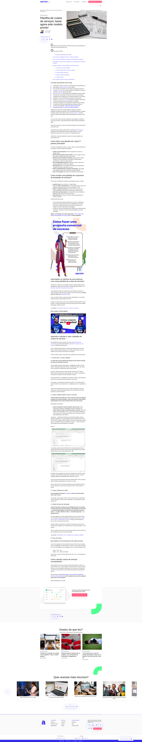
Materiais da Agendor (70, 706)
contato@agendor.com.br (60, 738)
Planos (62, 725)
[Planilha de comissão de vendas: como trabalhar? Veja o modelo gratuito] (50, 642)
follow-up (76, 112)
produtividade (80, 129)
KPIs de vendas (66, 99)
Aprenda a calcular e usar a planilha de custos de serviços (66, 65)
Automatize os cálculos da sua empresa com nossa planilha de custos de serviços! (69, 62)
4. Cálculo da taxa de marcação (62, 74)
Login (89, 728)
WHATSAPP (43, 39)
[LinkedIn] (92, 724)
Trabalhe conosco (54, 723)
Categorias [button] (84, 1)
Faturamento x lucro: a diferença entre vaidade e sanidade (70, 535)
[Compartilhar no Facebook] (49, 39)
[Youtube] (100, 724)
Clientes (63, 723)
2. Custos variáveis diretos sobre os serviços (65, 70)
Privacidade (75, 740)
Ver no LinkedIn (47, 32)
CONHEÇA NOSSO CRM (94, 1)
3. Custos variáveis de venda (61, 72)
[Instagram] (96, 724)
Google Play (85, 738)
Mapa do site (62, 740)
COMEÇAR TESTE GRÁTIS (78, 594)
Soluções (63, 722)
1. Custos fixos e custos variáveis (62, 67)
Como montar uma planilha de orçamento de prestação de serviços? (68, 59)
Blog (73, 723)
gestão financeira (64, 87)
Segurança (81, 740)
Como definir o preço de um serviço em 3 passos (68, 308)
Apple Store (78, 738)
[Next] (134, 691)
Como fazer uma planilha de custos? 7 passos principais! (65, 57)
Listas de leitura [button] (76, 1)
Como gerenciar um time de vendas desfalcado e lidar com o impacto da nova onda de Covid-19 (91, 655)
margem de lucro (59, 93)
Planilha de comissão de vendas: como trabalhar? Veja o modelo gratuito (49, 654)
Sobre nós (53, 722)
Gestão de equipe (43, 15)
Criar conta (97, 728)
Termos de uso (68, 740)
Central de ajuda (75, 725)
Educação (74, 722)
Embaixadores (53, 725)
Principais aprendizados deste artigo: (63, 54)
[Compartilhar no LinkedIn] (52, 39)
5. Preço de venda (59, 77)
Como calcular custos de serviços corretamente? (64, 79)
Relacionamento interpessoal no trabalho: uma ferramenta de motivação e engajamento (70, 654)
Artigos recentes (69, 1)
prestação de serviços (58, 90)
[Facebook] (89, 724)
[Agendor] (44, 1)
